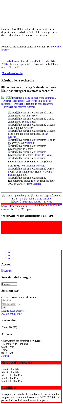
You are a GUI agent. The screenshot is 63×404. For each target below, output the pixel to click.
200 (60, 204)
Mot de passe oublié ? (12, 310)
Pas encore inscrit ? (11, 313)
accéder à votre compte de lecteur (19, 297)
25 (47, 204)
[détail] (12, 112)
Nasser (29, 127)
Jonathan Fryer (29, 115)
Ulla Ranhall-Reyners (33, 165)
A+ (10, 257)
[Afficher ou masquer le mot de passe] (18, 304)
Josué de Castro (43, 155)
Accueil (6, 264)
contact (5, 356)
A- (9, 251)
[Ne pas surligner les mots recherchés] (27, 91)
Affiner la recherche (14, 100)
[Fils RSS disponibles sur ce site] (4, 206)
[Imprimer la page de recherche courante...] (32, 97)
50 (51, 204)
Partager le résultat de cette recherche (33, 103)
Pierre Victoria (33, 183)
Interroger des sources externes (19, 106)
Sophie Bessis (29, 121)
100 (55, 204)
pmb (29, 209)
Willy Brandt (27, 142)
